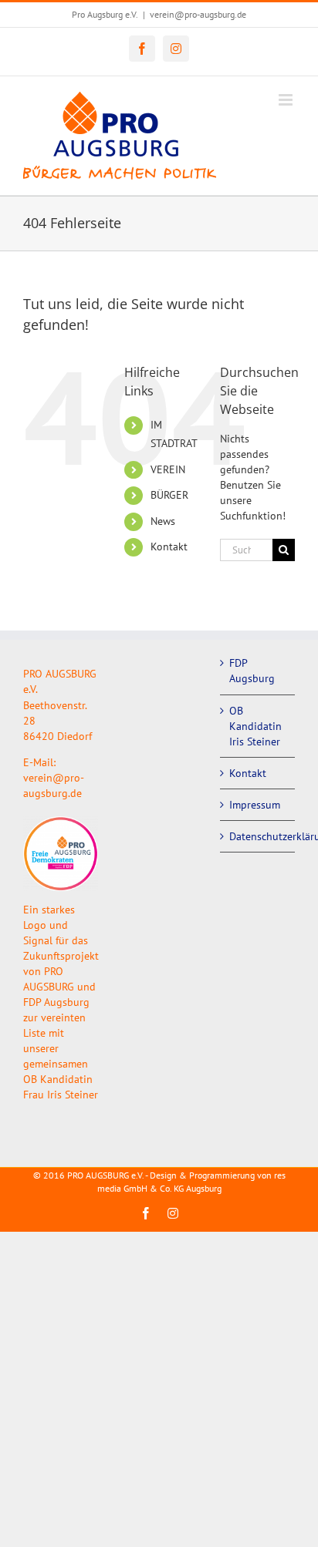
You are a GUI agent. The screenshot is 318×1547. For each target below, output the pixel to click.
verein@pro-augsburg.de (198, 14)
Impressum (254, 805)
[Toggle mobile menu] (287, 100)
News (163, 521)
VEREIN (168, 469)
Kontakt (169, 546)
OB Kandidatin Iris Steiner (255, 726)
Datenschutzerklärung (258, 836)
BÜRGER (169, 495)
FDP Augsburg (252, 670)
